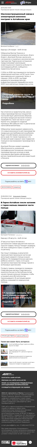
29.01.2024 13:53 (6, 8)
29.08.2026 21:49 (6, 196)
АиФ (16, 46)
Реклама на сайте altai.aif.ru (14, 380)
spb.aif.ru (19, 235)
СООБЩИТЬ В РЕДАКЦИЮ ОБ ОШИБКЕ (16, 387)
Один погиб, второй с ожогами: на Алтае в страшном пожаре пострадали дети (21, 363)
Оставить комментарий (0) (18, 173)
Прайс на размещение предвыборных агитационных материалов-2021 (17, 384)
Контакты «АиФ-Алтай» (11, 377)
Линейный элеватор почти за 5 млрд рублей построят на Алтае (17, 97)
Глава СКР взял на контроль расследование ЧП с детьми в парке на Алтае (20, 352)
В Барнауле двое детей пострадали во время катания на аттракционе (20, 357)
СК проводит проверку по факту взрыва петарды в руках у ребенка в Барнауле (16, 295)
